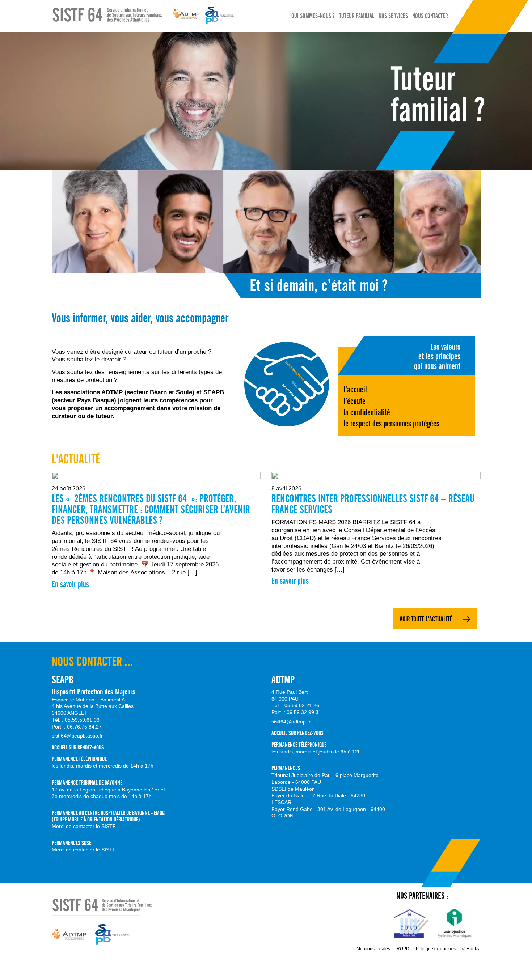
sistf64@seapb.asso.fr (77, 736)
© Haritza (471, 948)
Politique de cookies (436, 948)
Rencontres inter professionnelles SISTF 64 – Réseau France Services (372, 504)
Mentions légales (373, 948)
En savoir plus (70, 584)
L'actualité (76, 459)
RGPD (403, 948)
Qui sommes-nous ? (313, 16)
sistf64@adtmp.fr (291, 722)
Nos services (393, 16)
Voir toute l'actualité (426, 619)
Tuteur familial (356, 16)
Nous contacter (430, 16)
